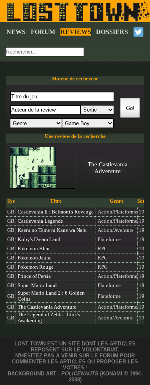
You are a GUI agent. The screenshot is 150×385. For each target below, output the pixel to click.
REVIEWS (75, 31)
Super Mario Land (37, 285)
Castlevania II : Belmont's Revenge (56, 212)
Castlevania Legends (40, 221)
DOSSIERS (112, 31)
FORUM (43, 31)
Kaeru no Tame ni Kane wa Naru (52, 230)
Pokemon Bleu (34, 248)
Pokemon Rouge (36, 267)
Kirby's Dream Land (39, 239)
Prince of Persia (34, 276)
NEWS (16, 31)
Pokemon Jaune (35, 258)
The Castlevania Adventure (47, 307)
